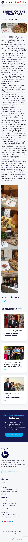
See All (21, 309)
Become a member (14, 434)
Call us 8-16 (5, 512)
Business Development (9, 489)
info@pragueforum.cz (11, 517)
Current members (7, 501)
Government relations (9, 492)
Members (4, 487)
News (3, 482)
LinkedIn (26, 2)
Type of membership (8, 503)
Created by (8, 539)
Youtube (18, 2)
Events (3, 485)
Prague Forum (2, 2)
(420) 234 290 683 (9, 514)
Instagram (21, 2)
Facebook (16, 2)
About (3, 494)
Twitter (23, 2)
